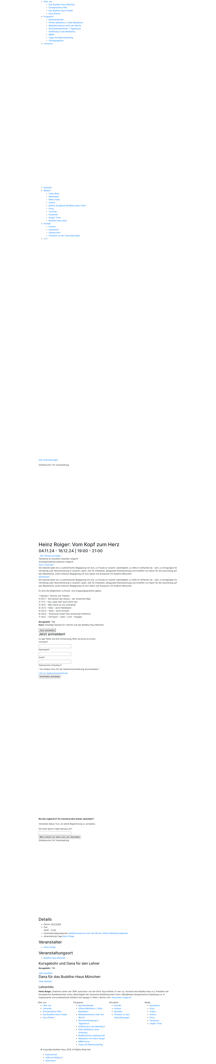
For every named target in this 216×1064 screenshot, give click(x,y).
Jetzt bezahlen (46, 973)
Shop (152, 1008)
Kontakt (47, 223)
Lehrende (48, 43)
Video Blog (54, 193)
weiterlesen (44, 576)
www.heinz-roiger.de (121, 997)
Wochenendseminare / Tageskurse (65, 28)
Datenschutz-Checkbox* (50, 665)
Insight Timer (55, 217)
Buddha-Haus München (55, 958)
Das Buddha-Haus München (62, 4)
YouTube (53, 211)
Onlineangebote (56, 40)
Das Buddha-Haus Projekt (61, 10)
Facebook (53, 214)
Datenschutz (54, 232)
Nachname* (44, 649)
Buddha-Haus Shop (58, 220)
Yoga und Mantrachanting (61, 37)
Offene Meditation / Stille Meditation (66, 22)
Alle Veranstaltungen (48, 460)
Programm (49, 16)
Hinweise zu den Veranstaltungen (64, 235)
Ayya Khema (54, 13)
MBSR (51, 34)
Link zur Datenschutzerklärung (53, 673)
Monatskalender (56, 19)
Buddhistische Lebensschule (91, 1035)
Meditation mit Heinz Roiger (91, 1038)
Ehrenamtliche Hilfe (58, 7)
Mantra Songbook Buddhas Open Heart (67, 205)
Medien (47, 190)
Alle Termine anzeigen (50, 555)
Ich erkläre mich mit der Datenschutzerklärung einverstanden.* (69, 669)
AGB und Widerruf (54, 1057)
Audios (52, 202)
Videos (153, 1011)
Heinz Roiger (68, 936)
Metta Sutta (54, 199)
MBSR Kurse (84, 1041)
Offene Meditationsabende (115, 933)
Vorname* (43, 642)
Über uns (48, 1)
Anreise (52, 226)
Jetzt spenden (45, 981)
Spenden (48, 187)
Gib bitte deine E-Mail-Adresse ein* (55, 829)
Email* (42, 657)
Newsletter (54, 196)
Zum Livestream (46, 564)
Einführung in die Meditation (62, 31)
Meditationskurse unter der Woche (65, 25)
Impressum (54, 229)
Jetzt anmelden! (47, 630)
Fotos (51, 208)
